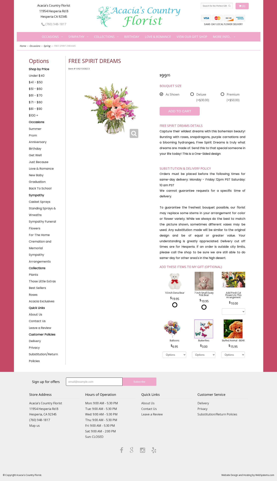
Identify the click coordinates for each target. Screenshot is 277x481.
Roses (33, 295)
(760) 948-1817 (55, 24)
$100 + (33, 115)
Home (23, 45)
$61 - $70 (35, 95)
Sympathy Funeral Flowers (42, 224)
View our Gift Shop (192, 37)
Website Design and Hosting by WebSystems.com (247, 475)
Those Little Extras (42, 281)
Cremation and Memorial (40, 244)
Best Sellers (37, 288)
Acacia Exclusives (41, 301)
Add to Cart (179, 111)
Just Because (38, 162)
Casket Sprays (39, 202)
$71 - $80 (35, 102)
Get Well (35, 155)
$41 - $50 (36, 82)
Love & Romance (158, 37)
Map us (34, 426)
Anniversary (38, 142)
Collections (104, 37)
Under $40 (36, 76)
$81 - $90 (35, 109)
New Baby (36, 175)
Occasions (50, 37)
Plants (33, 275)
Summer (35, 129)
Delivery (35, 341)
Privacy (34, 347)
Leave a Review (40, 328)
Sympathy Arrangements (40, 258)
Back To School (40, 188)
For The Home (39, 235)
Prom (33, 135)
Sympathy (76, 37)
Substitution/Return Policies (43, 357)
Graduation (37, 182)
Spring (47, 45)
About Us (35, 314)
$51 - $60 (35, 89)
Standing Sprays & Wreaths (42, 211)
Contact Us (37, 321)
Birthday (131, 37)
